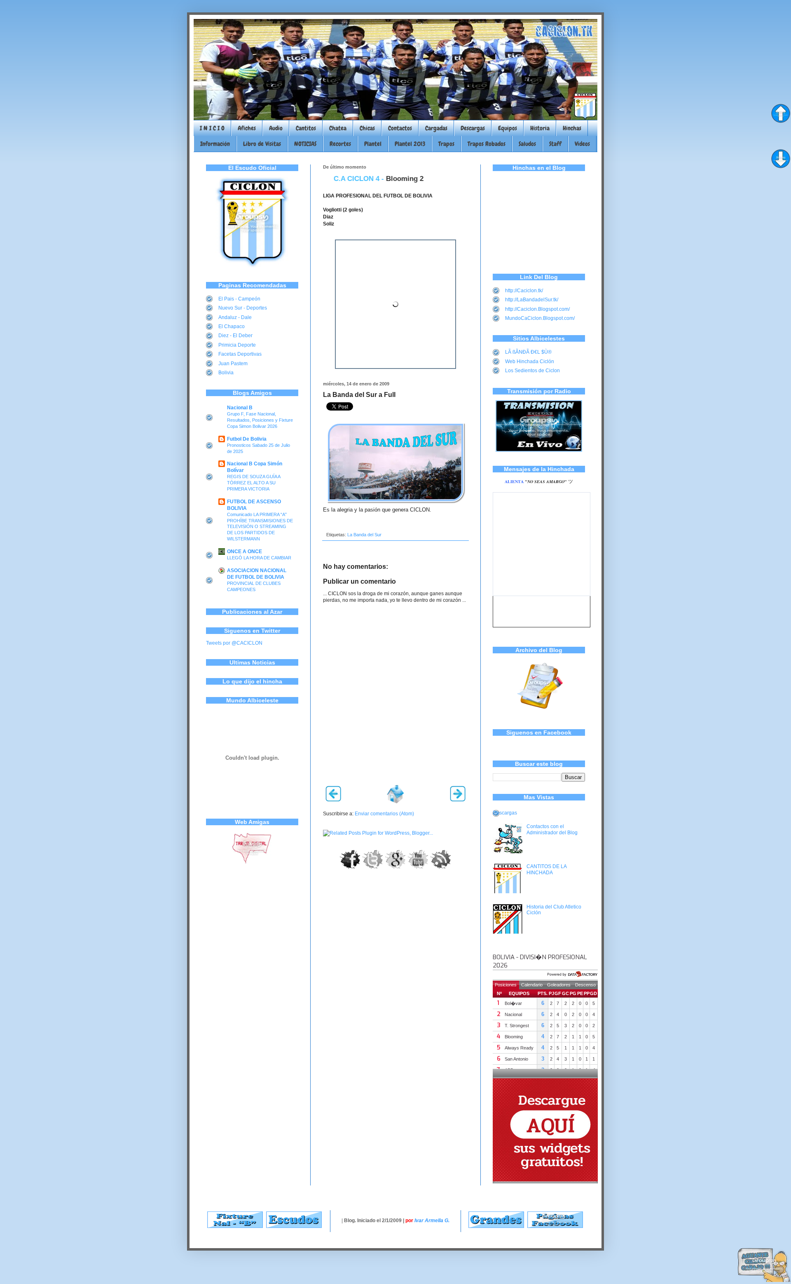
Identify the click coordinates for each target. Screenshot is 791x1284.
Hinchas (572, 128)
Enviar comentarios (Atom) (384, 814)
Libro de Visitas (262, 144)
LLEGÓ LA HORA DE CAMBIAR (259, 557)
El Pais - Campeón (239, 299)
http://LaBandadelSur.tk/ (531, 300)
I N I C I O (212, 128)
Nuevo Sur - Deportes (242, 308)
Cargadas (436, 128)
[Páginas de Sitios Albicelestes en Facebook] (555, 1226)
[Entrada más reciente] (333, 800)
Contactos (400, 128)
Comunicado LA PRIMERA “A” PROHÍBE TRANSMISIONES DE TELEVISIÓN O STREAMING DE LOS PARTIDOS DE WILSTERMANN (260, 526)
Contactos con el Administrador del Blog (552, 829)
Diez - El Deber (235, 335)
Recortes (340, 144)
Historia (540, 128)
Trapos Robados (486, 144)
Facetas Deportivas (240, 354)
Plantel (372, 144)
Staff (555, 144)
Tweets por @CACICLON (234, 643)
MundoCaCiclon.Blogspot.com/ (540, 318)
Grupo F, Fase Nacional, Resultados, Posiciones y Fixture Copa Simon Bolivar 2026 (260, 420)
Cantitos (306, 128)
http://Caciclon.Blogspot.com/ (537, 309)
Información (215, 144)
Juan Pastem (233, 363)
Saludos (527, 144)
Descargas (473, 128)
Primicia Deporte (237, 345)
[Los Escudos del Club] (294, 1226)
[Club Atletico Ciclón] (252, 266)
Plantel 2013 (410, 144)
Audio (276, 128)
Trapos (446, 144)
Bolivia (226, 373)
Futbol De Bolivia (247, 439)
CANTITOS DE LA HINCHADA (546, 869)
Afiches (247, 128)
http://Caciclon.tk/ (524, 290)
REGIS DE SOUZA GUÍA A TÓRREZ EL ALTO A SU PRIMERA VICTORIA (253, 482)
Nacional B (240, 408)
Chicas (367, 128)
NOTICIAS (305, 144)
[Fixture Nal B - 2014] (235, 1226)
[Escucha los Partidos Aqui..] (539, 450)
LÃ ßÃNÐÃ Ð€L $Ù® (528, 352)
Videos (582, 144)
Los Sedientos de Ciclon (532, 370)
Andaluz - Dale (235, 317)
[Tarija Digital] (252, 862)
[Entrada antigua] (457, 800)
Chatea (337, 128)
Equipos (507, 128)
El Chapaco (231, 326)
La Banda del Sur (364, 534)
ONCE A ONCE (244, 551)
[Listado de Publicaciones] (539, 713)
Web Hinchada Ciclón (529, 361)
